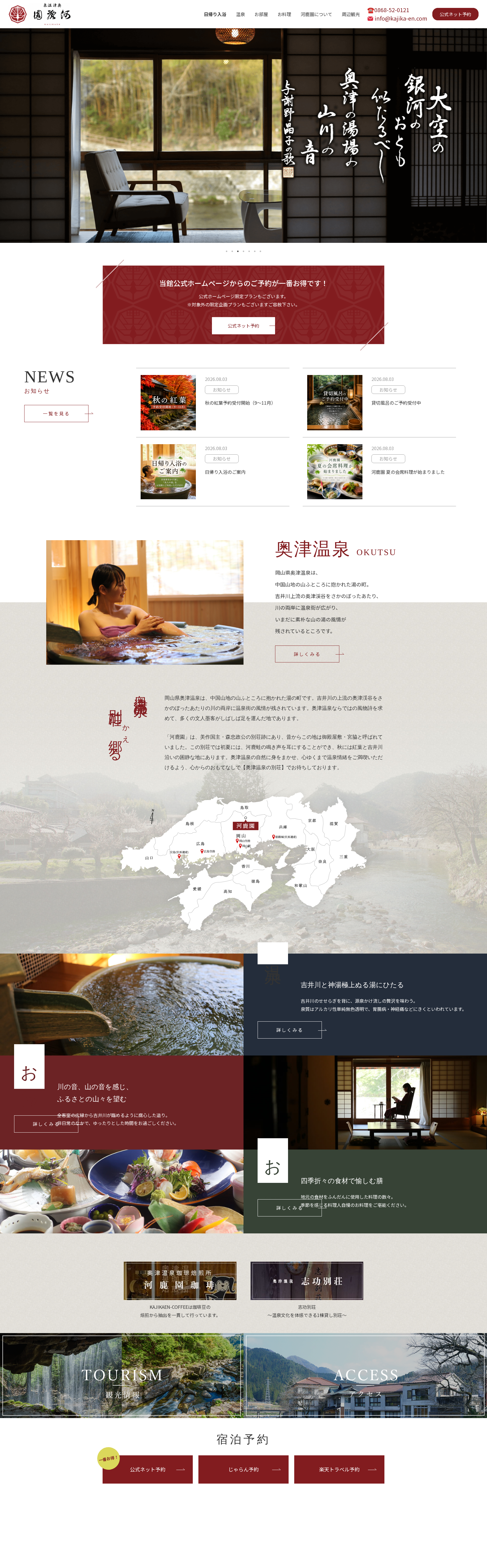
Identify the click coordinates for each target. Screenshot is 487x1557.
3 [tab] (238, 251)
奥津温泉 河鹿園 (39, 14)
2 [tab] (232, 251)
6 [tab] (255, 251)
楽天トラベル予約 (339, 1469)
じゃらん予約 (243, 1469)
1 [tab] (226, 251)
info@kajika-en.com (401, 18)
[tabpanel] (243, 135)
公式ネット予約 (455, 14)
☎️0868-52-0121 (388, 10)
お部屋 (261, 14)
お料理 (284, 14)
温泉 (240, 14)
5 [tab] (249, 251)
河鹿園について (316, 14)
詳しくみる (307, 654)
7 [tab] (260, 251)
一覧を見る (56, 413)
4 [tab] (243, 251)
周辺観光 (351, 14)
